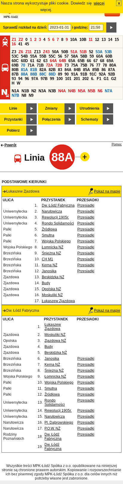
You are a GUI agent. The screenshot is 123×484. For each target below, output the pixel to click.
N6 (100, 91)
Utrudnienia (89, 108)
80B (15, 69)
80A (112, 65)
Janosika (49, 271)
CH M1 (47, 259)
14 (110, 39)
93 (14, 78)
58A (74, 56)
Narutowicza (52, 211)
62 (39, 61)
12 (97, 39)
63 (45, 61)
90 (66, 74)
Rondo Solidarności (58, 223)
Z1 (14, 39)
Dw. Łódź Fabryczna (58, 205)
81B (33, 69)
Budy (46, 283)
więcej (99, 3)
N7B (15, 95)
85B (95, 69)
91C (93, 74)
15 (117, 39)
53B (108, 52)
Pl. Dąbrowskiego (58, 422)
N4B (72, 91)
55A (33, 56)
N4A (62, 91)
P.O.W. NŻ (52, 428)
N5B (91, 91)
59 (92, 56)
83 (60, 69)
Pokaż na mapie (107, 191)
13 (104, 39)
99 (52, 78)
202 (85, 78)
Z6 (21, 52)
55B (42, 56)
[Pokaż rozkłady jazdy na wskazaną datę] (111, 27)
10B (82, 39)
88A (24, 74)
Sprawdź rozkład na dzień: (25, 27)
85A (86, 69)
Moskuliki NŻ (52, 295)
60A (99, 56)
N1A (15, 91)
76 (92, 65)
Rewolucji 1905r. (55, 217)
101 (68, 78)
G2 (113, 78)
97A (34, 78)
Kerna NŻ (49, 265)
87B (15, 74)
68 (102, 61)
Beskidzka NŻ (53, 277)
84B (77, 69)
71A (30, 65)
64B (62, 61)
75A (74, 65)
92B (111, 74)
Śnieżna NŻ (51, 253)
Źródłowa (49, 229)
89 (60, 74)
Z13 (37, 52)
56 (60, 56)
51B (83, 52)
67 (95, 61)
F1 (99, 78)
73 (66, 65)
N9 (31, 95)
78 (105, 65)
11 (91, 39)
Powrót (10, 145)
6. (92, 78)
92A (102, 74)
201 (77, 78)
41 (20, 44)
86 (104, 69)
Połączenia (51, 119)
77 (98, 65)
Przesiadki (85, 205)
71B (40, 65)
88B (33, 74)
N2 (33, 91)
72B (58, 65)
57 (66, 56)
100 (59, 78)
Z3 (14, 52)
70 (23, 65)
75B (83, 65)
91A (74, 74)
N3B (52, 91)
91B (83, 74)
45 (27, 44)
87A (111, 69)
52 (91, 52)
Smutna (48, 235)
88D (52, 74)
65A (71, 61)
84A (67, 69)
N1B (25, 91)
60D (24, 61)
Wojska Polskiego (56, 241)
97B (44, 78)
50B (64, 52)
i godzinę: (80, 27)
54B (24, 56)
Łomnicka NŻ (52, 247)
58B (83, 56)
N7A (108, 91)
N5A (81, 91)
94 (20, 78)
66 (89, 61)
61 (32, 61)
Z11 (28, 52)
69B (15, 65)
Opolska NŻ (51, 289)
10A (73, 39)
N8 (23, 95)
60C (15, 61)
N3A (42, 91)
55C (52, 56)
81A (24, 69)
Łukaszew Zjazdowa (58, 301)
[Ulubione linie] (83, 156)
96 (27, 78)
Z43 (46, 52)
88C (42, 74)
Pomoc (117, 144)
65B (81, 61)
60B (108, 56)
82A (42, 69)
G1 (106, 78)
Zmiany (51, 108)
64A (53, 61)
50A (55, 52)
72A (49, 65)
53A (99, 52)
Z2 (21, 39)
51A (73, 52)
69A (110, 61)
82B (52, 69)
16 (14, 44)
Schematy (89, 119)
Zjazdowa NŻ (55, 341)
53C (15, 56)
